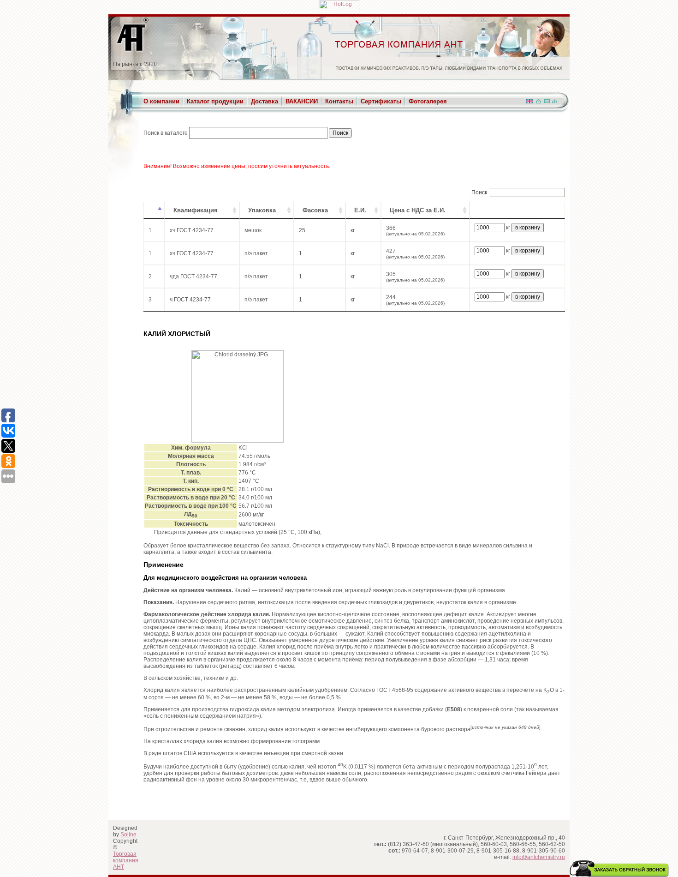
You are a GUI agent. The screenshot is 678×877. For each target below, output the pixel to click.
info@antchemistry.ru (538, 857)
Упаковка (262, 210)
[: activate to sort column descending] (154, 210)
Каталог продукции (215, 101)
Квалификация (195, 210)
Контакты (339, 101)
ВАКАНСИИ (301, 101)
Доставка (264, 101)
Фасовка (315, 210)
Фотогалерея (428, 101)
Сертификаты (381, 101)
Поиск (479, 192)
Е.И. (360, 210)
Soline (128, 834)
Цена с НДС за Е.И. (418, 210)
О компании (161, 101)
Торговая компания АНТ (125, 860)
